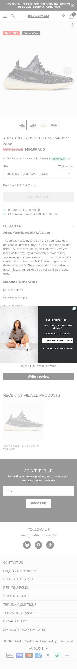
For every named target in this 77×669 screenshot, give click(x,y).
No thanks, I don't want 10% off (58, 348)
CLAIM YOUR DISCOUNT (57, 341)
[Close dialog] (74, 308)
